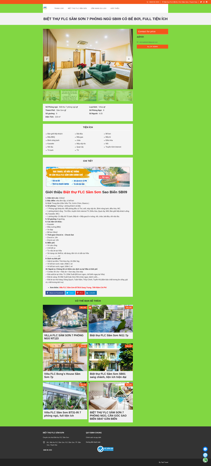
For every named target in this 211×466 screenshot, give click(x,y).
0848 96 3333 (154, 2)
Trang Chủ (59, 8)
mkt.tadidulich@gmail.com (148, 42)
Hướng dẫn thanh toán (93, 442)
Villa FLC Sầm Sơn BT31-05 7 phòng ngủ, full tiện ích (62, 414)
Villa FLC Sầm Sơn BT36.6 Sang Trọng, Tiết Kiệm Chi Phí (82, 287)
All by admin (152, 46)
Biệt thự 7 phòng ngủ (67, 107)
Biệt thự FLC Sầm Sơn (82, 192)
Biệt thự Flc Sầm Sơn (77, 8)
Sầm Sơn (60, 110)
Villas (101, 107)
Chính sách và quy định (93, 437)
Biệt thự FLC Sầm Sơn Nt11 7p (109, 335)
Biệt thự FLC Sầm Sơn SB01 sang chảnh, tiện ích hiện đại (108, 375)
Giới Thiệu (115, 8)
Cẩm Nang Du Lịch (98, 8)
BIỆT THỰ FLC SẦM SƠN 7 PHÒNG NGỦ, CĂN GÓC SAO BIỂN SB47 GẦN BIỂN (108, 415)
